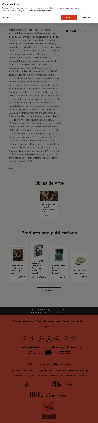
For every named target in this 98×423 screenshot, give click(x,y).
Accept (69, 17)
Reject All (86, 17)
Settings (5, 17)
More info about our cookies (40, 10)
